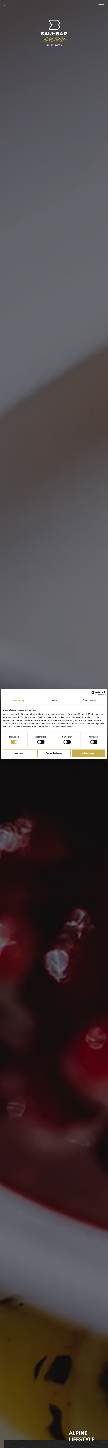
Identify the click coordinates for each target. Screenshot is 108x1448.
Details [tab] (54, 700)
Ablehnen (19, 753)
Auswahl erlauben (54, 753)
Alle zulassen (88, 753)
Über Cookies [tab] (89, 700)
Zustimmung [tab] (19, 700)
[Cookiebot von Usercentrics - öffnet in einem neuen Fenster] (93, 693)
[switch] (41, 742)
